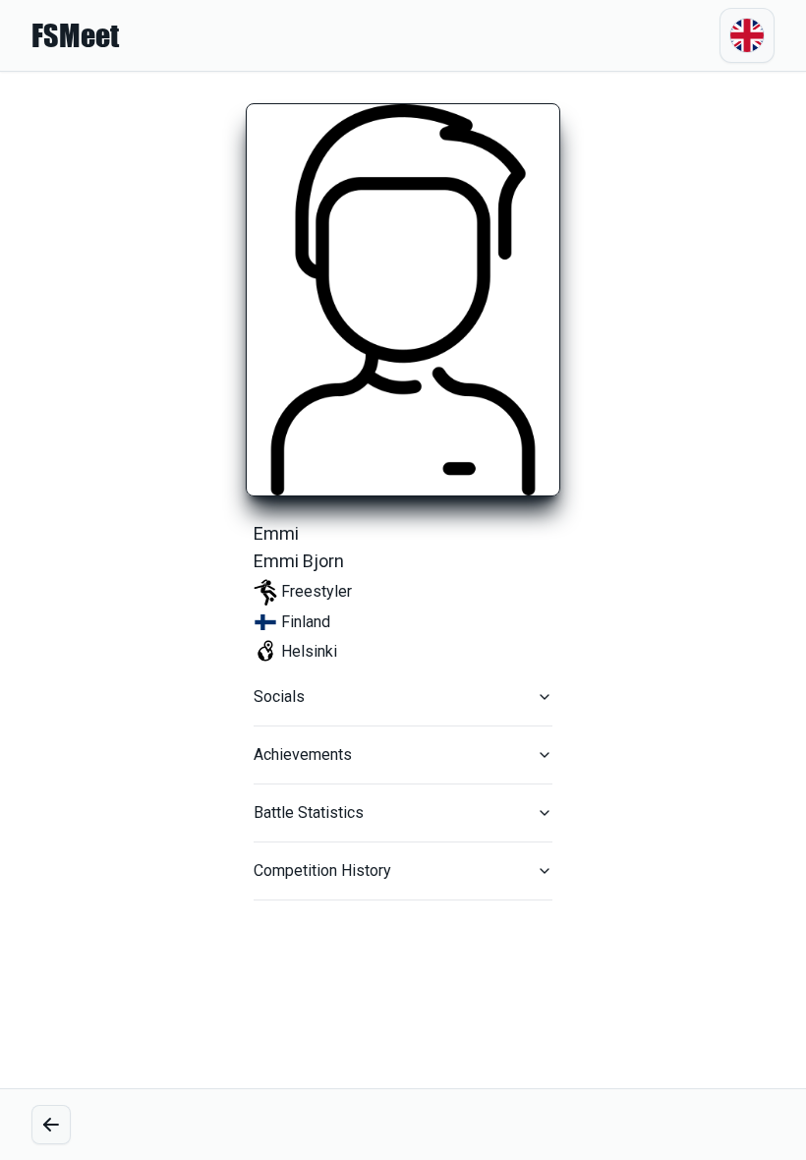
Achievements (303, 754)
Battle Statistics (309, 812)
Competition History (322, 870)
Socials (279, 696)
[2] (51, 1124)
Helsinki (309, 651)
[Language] (747, 35)
